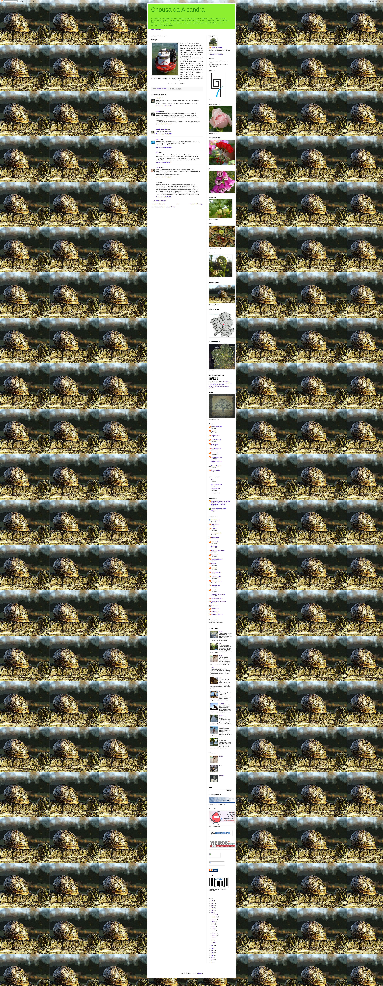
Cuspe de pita (215, 524)
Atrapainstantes (215, 493)
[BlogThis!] (175, 89)
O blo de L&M (215, 608)
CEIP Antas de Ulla (216, 484)
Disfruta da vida (215, 585)
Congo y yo (214, 555)
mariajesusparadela (161, 129)
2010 (212, 955)
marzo (214, 931)
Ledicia (214, 942)
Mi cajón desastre (216, 448)
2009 (212, 957)
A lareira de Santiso (216, 559)
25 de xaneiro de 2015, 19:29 (164, 124)
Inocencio (221, 775)
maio (213, 926)
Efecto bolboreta (215, 572)
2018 (212, 905)
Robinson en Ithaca (216, 461)
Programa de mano (216, 457)
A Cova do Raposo (216, 426)
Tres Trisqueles (215, 470)
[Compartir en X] (177, 89)
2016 (212, 910)
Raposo (158, 98)
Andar (213, 940)
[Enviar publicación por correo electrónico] (169, 88)
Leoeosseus (214, 444)
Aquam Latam (215, 537)
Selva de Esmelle (216, 466)
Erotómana (214, 546)
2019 (212, 903)
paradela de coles (216, 533)
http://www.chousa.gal (157, 29)
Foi (219, 691)
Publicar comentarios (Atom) (167, 207)
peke (157, 152)
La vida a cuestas (216, 576)
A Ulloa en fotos (215, 488)
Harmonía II (214, 542)
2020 (212, 901)
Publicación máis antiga (196, 204)
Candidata (221, 703)
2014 (212, 945)
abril (213, 928)
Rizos (220, 678)
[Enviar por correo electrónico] (173, 89)
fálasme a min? (215, 520)
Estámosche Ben (216, 439)
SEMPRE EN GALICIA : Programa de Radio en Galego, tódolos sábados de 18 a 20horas (220, 503)
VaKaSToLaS (214, 611)
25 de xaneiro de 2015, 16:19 (164, 106)
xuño (213, 924)
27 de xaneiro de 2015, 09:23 (164, 177)
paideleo (158, 139)
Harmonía (214, 568)
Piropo (214, 937)
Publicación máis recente (158, 204)
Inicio (177, 204)
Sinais (220, 631)
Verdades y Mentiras (217, 614)
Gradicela (214, 528)
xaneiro (214, 935)
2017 (212, 908)
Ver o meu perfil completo (216, 54)
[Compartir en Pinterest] (180, 89)
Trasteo (221, 655)
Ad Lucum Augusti (216, 581)
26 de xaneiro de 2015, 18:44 (164, 162)
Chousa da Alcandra (178, 9)
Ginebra (158, 111)
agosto (214, 919)
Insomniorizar (215, 590)
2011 (212, 953)
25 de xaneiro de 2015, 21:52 (164, 147)
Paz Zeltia (158, 167)
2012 (212, 950)
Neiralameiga (215, 453)
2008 (212, 960)
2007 (212, 962)
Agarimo (213, 431)
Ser (212, 667)
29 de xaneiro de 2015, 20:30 (164, 197)
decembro (215, 914)
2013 (212, 948)
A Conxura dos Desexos (218, 594)
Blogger (200, 973)
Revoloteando (215, 606)
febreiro (214, 933)
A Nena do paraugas (217, 598)
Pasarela (221, 715)
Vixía (220, 643)
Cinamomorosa (215, 435)
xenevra (213, 563)
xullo (213, 921)
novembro (215, 917)
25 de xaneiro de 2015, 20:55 (164, 134)
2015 (212, 912)
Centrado (221, 727)
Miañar (220, 766)
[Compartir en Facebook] (179, 89)
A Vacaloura (214, 480)
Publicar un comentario (160, 200)
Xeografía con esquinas (217, 550)
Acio (220, 739)
